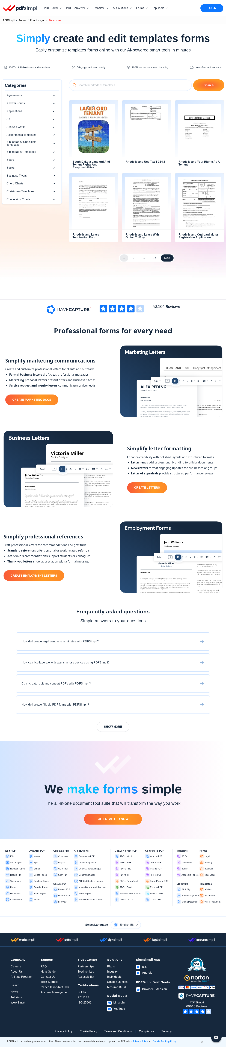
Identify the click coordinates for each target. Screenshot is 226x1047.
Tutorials (16, 997)
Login (211, 8)
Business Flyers (17, 175)
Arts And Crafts (16, 126)
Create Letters (147, 487)
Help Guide (48, 971)
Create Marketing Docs (31, 399)
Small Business (117, 981)
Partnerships (86, 966)
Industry (112, 971)
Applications (14, 111)
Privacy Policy (63, 1031)
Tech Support (49, 981)
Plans (111, 966)
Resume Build (116, 987)
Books (10, 167)
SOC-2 (82, 992)
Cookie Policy (88, 1031)
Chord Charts (15, 183)
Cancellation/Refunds (55, 987)
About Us (17, 971)
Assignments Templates (21, 134)
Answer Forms (16, 103)
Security (166, 1031)
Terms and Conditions (118, 1031)
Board (10, 159)
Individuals (114, 976)
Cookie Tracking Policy (165, 1041)
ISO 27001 (85, 1002)
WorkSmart (18, 1002)
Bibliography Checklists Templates (21, 143)
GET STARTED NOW (113, 819)
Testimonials (86, 971)
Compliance (146, 1031)
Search (209, 85)
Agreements (14, 95)
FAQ (44, 966)
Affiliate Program (21, 976)
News (14, 992)
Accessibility (86, 976)
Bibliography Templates (21, 151)
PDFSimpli (8, 20)
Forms (22, 20)
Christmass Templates (20, 191)
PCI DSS (84, 997)
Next (167, 257)
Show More (113, 726)
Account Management (55, 992)
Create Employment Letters (34, 575)
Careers (16, 966)
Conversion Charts (18, 199)
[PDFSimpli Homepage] (21, 8)
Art (8, 118)
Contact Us (48, 976)
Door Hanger (37, 20)
